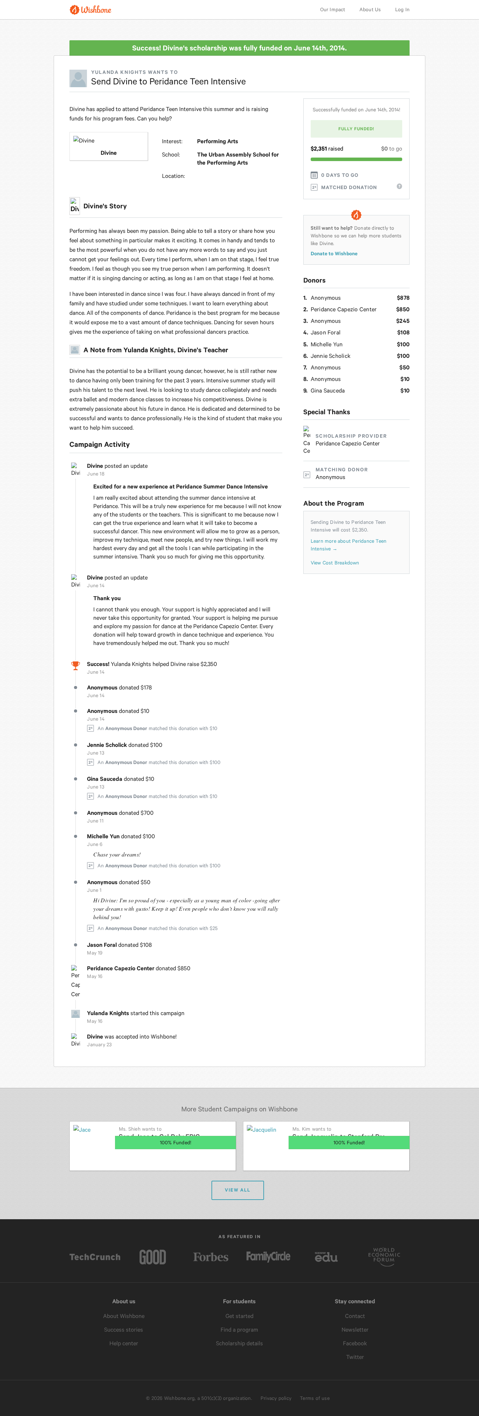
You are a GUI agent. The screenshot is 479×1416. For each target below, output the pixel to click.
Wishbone (90, 9)
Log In (402, 9)
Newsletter (355, 1329)
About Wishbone (123, 1316)
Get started (239, 1316)
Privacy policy (276, 1398)
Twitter (355, 1357)
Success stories (123, 1329)
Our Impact (332, 9)
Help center (123, 1343)
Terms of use (315, 1398)
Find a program (239, 1329)
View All (237, 1190)
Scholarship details (239, 1343)
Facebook (355, 1343)
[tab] (335, 562)
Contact (355, 1316)
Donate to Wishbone (334, 253)
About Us (370, 9)
